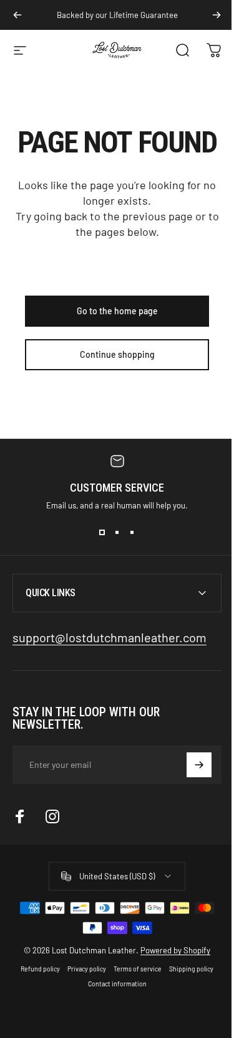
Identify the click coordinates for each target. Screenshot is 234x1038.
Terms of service (133, 969)
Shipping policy (187, 969)
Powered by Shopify (171, 950)
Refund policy (36, 969)
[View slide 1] (102, 532)
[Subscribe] (189, 764)
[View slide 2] (117, 532)
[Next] (216, 15)
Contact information (112, 984)
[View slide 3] (132, 532)
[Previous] (17, 15)
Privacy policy (82, 969)
